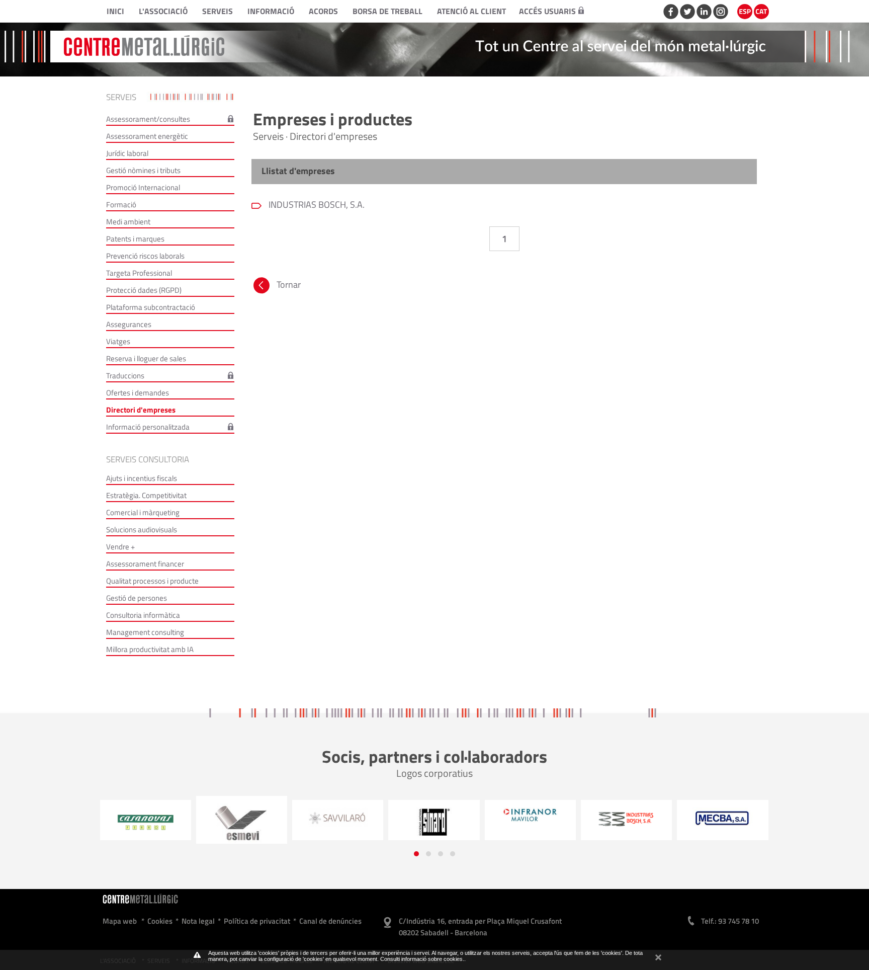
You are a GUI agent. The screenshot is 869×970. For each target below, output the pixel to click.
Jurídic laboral (127, 153)
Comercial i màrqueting (143, 512)
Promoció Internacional (143, 187)
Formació (121, 204)
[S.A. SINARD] (345, 822)
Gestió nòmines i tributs (143, 170)
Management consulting (145, 632)
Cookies (159, 921)
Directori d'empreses (141, 410)
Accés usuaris (547, 11)
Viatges (118, 341)
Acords (323, 11)
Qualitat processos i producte (152, 581)
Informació (270, 11)
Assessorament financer (145, 564)
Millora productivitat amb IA (150, 649)
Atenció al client (471, 11)
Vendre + (120, 546)
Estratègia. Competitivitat (146, 495)
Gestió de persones (136, 598)
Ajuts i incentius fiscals (141, 478)
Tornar (289, 284)
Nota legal (198, 921)
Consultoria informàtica (143, 615)
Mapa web (120, 921)
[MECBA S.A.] (633, 818)
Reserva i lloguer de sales (146, 358)
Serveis (217, 11)
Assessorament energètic (147, 136)
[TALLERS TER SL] (729, 820)
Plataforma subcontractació (150, 307)
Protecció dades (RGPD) (144, 290)
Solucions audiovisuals (141, 529)
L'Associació (163, 11)
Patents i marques (135, 239)
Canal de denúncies (330, 921)
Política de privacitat (257, 921)
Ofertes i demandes (137, 392)
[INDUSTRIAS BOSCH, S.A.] (537, 818)
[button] (416, 854)
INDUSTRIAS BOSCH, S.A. (316, 204)
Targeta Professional (139, 273)
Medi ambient (128, 221)
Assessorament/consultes (148, 119)
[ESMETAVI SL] (152, 823)
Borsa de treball (387, 11)
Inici (115, 11)
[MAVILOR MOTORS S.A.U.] (441, 815)
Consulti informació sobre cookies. (422, 959)
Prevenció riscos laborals (145, 256)
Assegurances (128, 324)
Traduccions (125, 375)
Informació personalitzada (148, 427)
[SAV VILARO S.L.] (248, 817)
